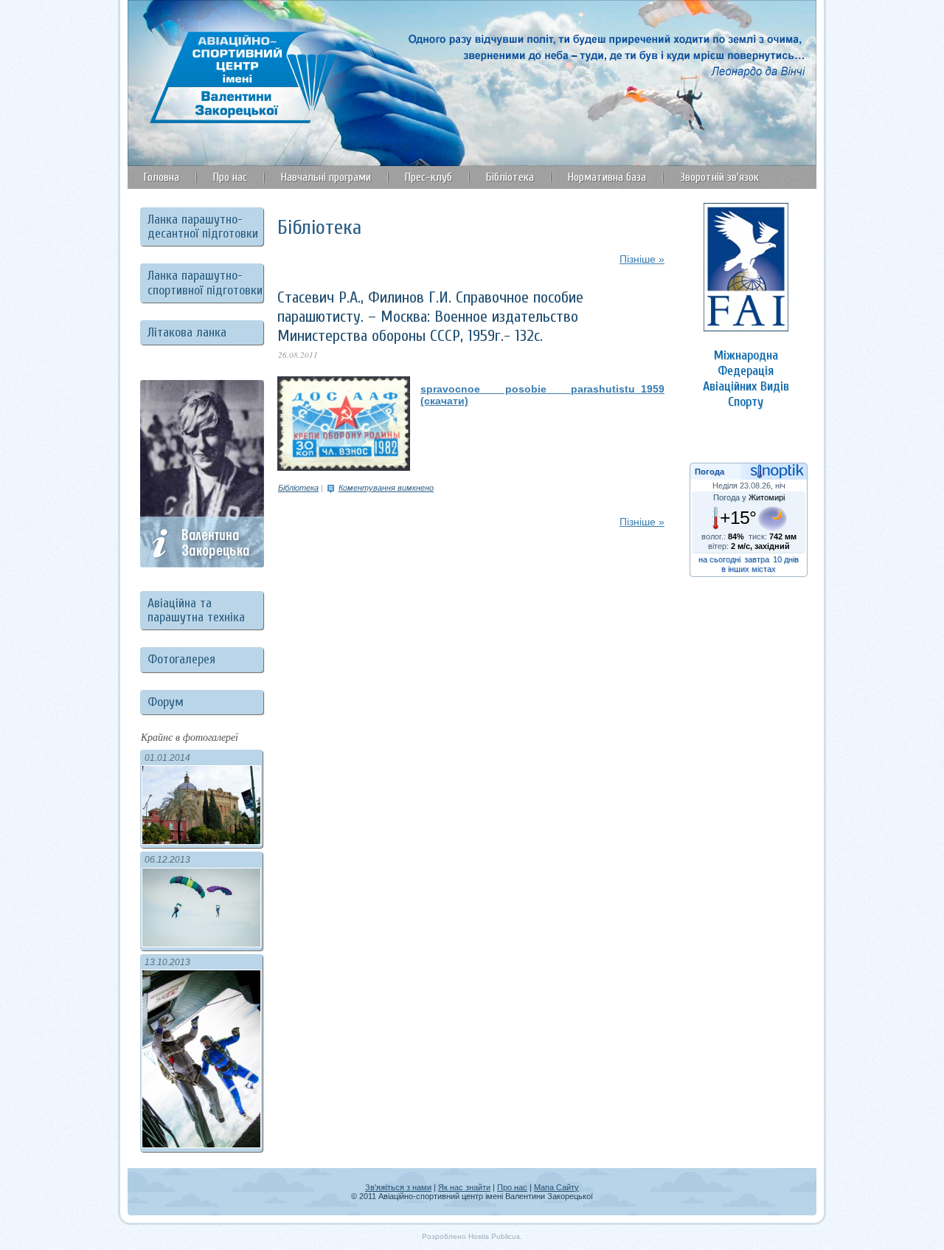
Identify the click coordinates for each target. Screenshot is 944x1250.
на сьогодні (719, 559)
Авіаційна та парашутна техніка (196, 610)
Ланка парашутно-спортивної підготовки (205, 282)
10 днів (786, 559)
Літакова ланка (187, 332)
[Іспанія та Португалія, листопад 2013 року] (201, 943)
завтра (756, 559)
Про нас (512, 1187)
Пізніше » (642, 259)
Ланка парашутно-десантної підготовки (203, 226)
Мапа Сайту (556, 1187)
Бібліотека (298, 487)
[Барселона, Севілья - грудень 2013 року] (201, 841)
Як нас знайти (464, 1187)
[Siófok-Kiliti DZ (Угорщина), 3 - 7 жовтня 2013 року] (201, 1144)
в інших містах (748, 568)
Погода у (749, 497)
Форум (166, 702)
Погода (709, 471)
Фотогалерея (181, 659)
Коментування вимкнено (386, 487)
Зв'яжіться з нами (398, 1187)
